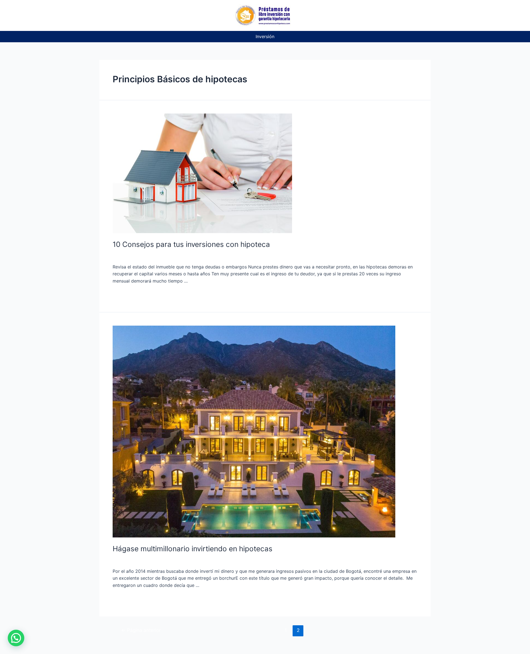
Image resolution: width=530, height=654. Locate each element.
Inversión (265, 36)
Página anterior (141, 630)
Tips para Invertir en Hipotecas (307, 256)
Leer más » (124, 295)
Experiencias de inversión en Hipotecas (199, 560)
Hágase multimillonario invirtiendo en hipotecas (192, 548)
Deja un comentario (133, 256)
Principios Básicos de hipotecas (239, 256)
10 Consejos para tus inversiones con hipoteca (191, 244)
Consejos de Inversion (181, 256)
